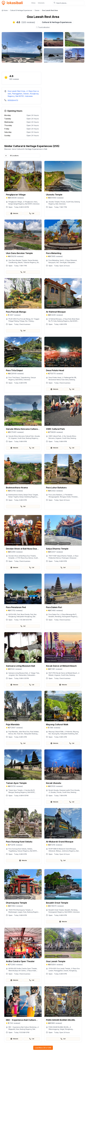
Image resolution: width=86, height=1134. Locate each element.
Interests (41, 3)
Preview (24, 199)
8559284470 (13, 100)
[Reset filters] (6, 155)
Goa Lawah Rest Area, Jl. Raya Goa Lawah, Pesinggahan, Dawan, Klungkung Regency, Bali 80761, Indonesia (23, 93)
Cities (33, 3)
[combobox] (24, 155)
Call (33, 213)
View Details (24, 204)
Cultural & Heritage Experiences (21, 10)
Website (15, 213)
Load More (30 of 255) (43, 1048)
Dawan (37, 10)
